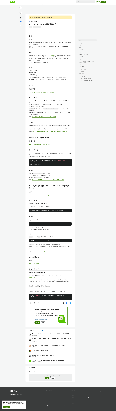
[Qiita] (12, 1)
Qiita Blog (98, 397)
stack (80, 47)
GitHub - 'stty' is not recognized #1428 (41, 251)
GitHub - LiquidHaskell (34, 263)
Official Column (36, 4)
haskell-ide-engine (36, 27)
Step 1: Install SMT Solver (86, 78)
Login (98, 1)
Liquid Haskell (83, 69)
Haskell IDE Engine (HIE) (83, 54)
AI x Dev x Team (60, 4)
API (59, 407)
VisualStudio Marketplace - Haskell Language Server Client (43, 195)
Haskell (30, 27)
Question (22, 3)
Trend (12, 3)
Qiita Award (61, 403)
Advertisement (49, 407)
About (47, 393)
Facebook (73, 399)
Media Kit (48, 401)
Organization (44, 3)
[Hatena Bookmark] (20, 25)
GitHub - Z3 (32, 277)
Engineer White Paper (63, 405)
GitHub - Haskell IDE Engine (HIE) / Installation (40, 144)
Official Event (28, 3)
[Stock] (20, 13)
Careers (98, 395)
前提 (80, 40)
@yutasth (53, 55)
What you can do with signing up (40, 319)
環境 (80, 45)
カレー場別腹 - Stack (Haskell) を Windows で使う (44, 116)
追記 (81, 43)
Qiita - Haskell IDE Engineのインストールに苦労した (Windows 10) (48, 179)
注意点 (81, 52)
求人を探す (6, 407)
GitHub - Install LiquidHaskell (36, 289)
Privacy (47, 397)
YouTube (73, 401)
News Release (99, 399)
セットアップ (82, 50)
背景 (80, 42)
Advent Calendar (62, 399)
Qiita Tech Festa (62, 401)
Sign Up (52, 378)
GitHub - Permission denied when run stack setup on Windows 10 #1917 (49, 131)
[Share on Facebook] (20, 21)
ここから (31, 280)
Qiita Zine (86, 395)
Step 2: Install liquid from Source (87, 80)
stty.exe (82, 71)
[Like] (20, 7)
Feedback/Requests (50, 403)
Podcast (73, 403)
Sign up (37, 322)
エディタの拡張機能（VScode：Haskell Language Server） (86, 62)
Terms (47, 395)
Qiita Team (86, 393)
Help (47, 405)
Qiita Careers (51, 4)
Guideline (48, 399)
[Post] (20, 18)
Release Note (61, 393)
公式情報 (81, 49)
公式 (80, 64)
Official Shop (86, 397)
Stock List (16, 3)
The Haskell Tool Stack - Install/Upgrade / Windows (41, 92)
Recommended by (38, 330)
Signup (103, 1)
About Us (98, 393)
